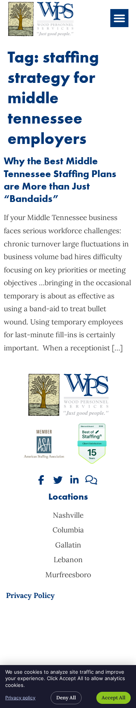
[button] (119, 18)
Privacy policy (20, 697)
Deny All (66, 697)
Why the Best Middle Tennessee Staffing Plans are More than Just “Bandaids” (60, 180)
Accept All (113, 697)
